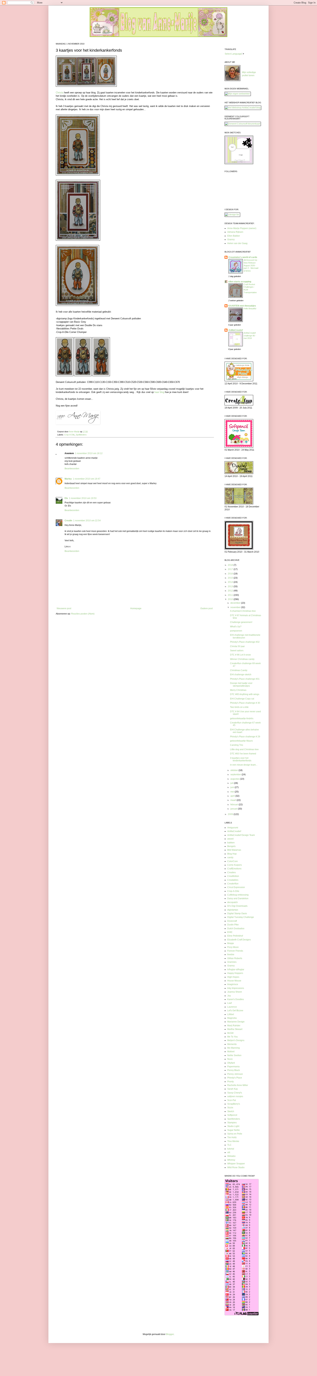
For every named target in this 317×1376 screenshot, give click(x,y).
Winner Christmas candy (242, 659)
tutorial (230, 1148)
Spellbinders (81, 435)
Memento (232, 1044)
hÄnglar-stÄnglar (235, 969)
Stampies (232, 1122)
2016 (231, 573)
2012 (231, 590)
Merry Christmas (238, 690)
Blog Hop (232, 854)
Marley (68, 479)
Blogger (170, 1334)
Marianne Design (236, 1021)
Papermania (233, 1066)
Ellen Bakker (233, 236)
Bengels (231, 846)
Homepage (135, 608)
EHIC (230, 932)
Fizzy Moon (233, 947)
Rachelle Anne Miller (237, 1085)
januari (234, 808)
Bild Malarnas (234, 850)
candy (230, 857)
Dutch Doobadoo (235, 928)
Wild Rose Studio (236, 1167)
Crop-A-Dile (69, 435)
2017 (231, 569)
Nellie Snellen (234, 1055)
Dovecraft (232, 921)
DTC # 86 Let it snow (240, 654)
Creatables (232, 880)
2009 (231, 814)
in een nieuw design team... (243, 765)
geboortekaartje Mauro (241, 741)
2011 (231, 595)
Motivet (230, 1051)
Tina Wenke (233, 1141)
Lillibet (230, 1014)
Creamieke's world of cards (242, 257)
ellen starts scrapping (239, 281)
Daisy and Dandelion (237, 898)
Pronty (230, 1081)
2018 (231, 565)
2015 (231, 578)
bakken (231, 842)
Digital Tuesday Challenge (240, 917)
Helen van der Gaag (237, 243)
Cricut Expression (236, 887)
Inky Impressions (235, 988)
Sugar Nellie (233, 1130)
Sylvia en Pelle (234, 1133)
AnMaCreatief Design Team (241, 835)
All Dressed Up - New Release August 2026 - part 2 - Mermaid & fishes (251, 265)
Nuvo (230, 1059)
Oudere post (206, 608)
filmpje (230, 943)
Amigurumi (232, 827)
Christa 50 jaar (237, 646)
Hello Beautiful (250, 308)
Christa (59, 92)
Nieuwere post (64, 608)
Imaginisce (232, 984)
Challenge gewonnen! (241, 622)
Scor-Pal (231, 1100)
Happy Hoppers (235, 973)
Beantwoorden (72, 468)
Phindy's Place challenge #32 (245, 642)
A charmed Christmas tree (243, 611)
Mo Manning (233, 1048)
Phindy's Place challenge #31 (245, 679)
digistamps (232, 910)
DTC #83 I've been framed (243, 753)
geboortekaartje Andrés (241, 718)
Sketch (230, 1111)
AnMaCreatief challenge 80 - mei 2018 (250, 335)
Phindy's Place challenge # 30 (245, 703)
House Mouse (234, 980)
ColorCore (232, 861)
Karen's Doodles (235, 999)
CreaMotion (233, 876)
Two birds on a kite (239, 707)
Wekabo (231, 1156)
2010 (231, 599)
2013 (231, 586)
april (232, 796)
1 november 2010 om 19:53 (82, 498)
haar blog (159, 392)
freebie (230, 954)
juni (232, 787)
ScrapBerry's (233, 1104)
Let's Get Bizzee (235, 1010)
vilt (228, 1152)
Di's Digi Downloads (237, 906)
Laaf (229, 1003)
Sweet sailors (236, 650)
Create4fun (232, 883)
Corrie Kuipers (234, 865)
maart (233, 800)
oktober (234, 770)
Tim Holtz (232, 1137)
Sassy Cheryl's (234, 1092)
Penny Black (233, 1070)
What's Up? (235, 626)
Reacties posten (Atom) (82, 613)
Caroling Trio (236, 745)
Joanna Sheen (234, 992)
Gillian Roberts (234, 958)
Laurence (232, 1007)
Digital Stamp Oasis (237, 913)
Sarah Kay (232, 1089)
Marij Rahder (233, 1025)
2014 (231, 582)
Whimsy (231, 1160)
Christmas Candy (238, 670)
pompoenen (236, 630)
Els (66, 498)
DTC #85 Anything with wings (244, 694)
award (230, 839)
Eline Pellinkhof (235, 936)
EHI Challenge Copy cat (242, 698)
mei (232, 791)
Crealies (231, 872)
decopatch (232, 902)
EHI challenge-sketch (240, 674)
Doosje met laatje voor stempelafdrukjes (241, 684)
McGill (230, 1033)
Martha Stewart (234, 1029)
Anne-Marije (74, 431)
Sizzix (230, 1107)
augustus (235, 779)
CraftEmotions (234, 868)
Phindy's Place (234, 1077)
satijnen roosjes (235, 1096)
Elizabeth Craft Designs (239, 939)
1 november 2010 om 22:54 (87, 520)
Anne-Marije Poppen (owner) (241, 228)
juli (232, 783)
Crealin (68, 520)
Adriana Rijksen (235, 232)
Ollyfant (231, 1063)
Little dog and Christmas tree (244, 749)
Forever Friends (235, 951)
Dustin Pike (233, 924)
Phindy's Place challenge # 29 (245, 736)
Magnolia (232, 1018)
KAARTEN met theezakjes (242, 305)
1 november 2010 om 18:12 (89, 453)
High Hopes (233, 977)
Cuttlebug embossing (238, 895)
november (235, 607)
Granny (231, 239)
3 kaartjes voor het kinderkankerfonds (240, 759)
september (236, 774)
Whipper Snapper (236, 1163)
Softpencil (232, 1115)
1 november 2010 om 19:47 (86, 479)
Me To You (232, 1036)
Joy (229, 995)
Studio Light (233, 1126)
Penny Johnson (235, 1074)
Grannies (231, 962)
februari (234, 804)
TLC (229, 1145)
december (235, 603)
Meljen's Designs (235, 1040)
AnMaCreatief (235, 330)
